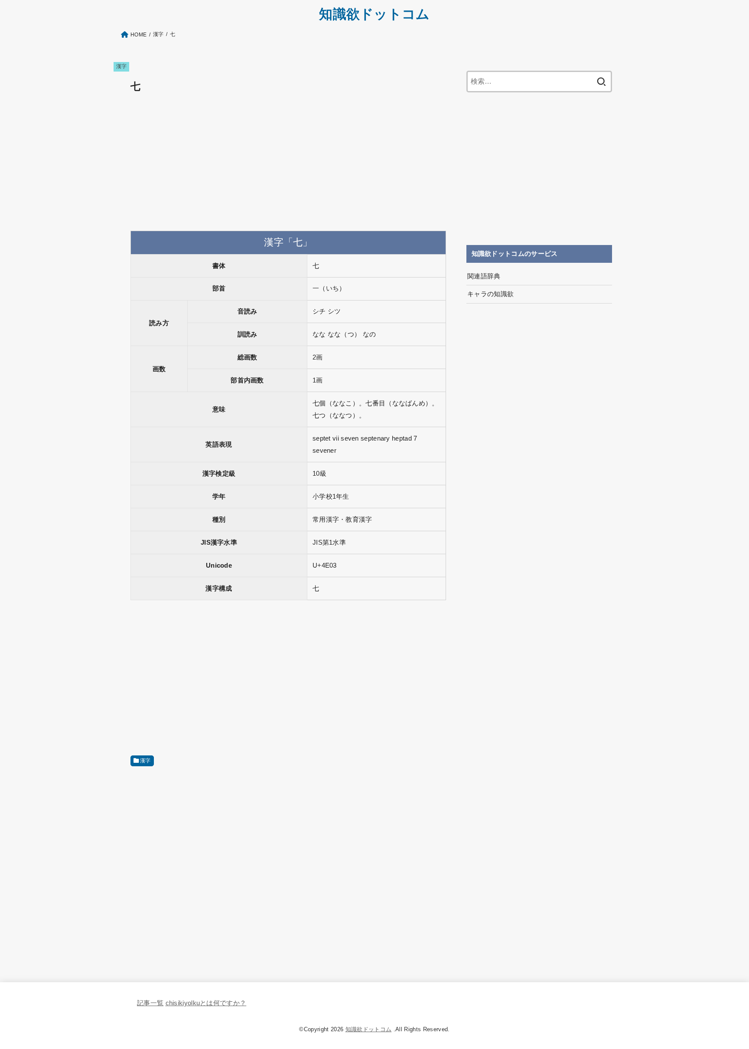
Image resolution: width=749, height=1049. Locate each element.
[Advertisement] (288, 163)
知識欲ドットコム (374, 14)
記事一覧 (150, 1003)
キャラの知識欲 (490, 294)
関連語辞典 (484, 276)
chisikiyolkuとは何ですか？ (206, 1003)
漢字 (121, 66)
